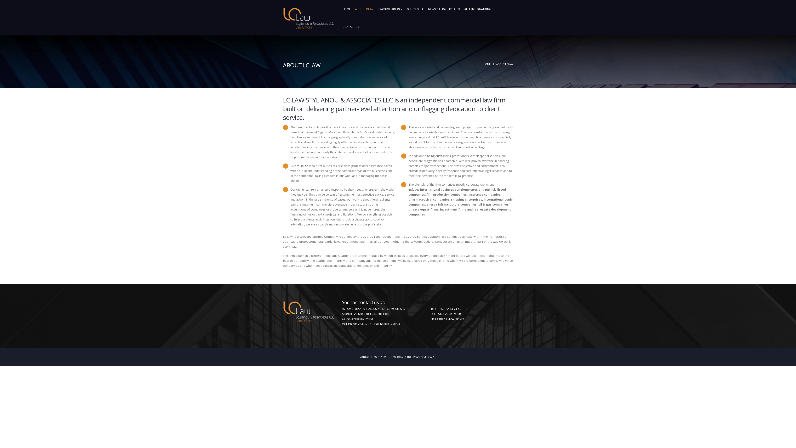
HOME (347, 9)
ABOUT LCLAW (364, 9)
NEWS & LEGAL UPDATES (444, 9)
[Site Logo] (308, 18)
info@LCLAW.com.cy (451, 319)
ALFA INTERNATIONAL (478, 9)
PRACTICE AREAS (388, 9)
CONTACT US (351, 27)
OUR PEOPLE (415, 9)
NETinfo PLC (429, 357)
